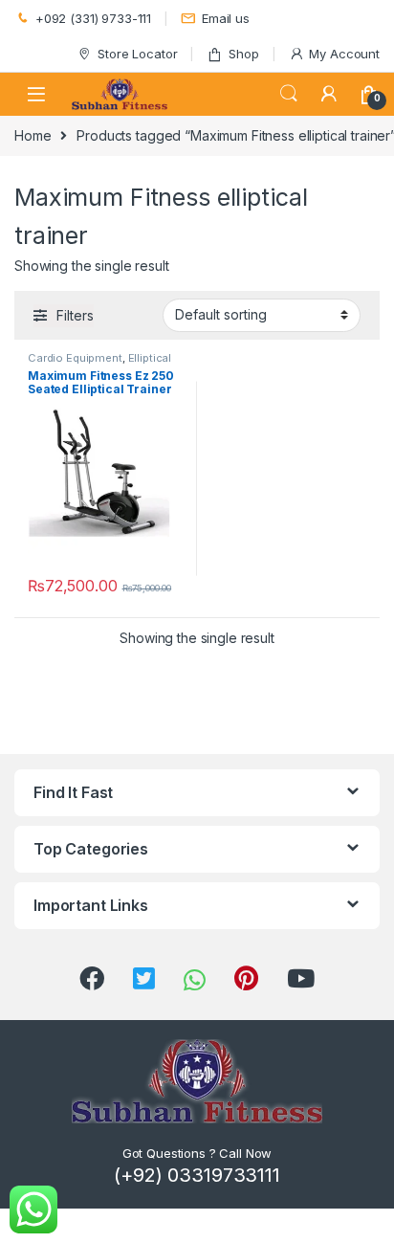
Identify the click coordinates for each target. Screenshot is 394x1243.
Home (32, 135)
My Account (344, 53)
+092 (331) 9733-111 (93, 18)
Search (288, 93)
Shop (243, 53)
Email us (226, 18)
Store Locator (137, 53)
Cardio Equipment (75, 358)
